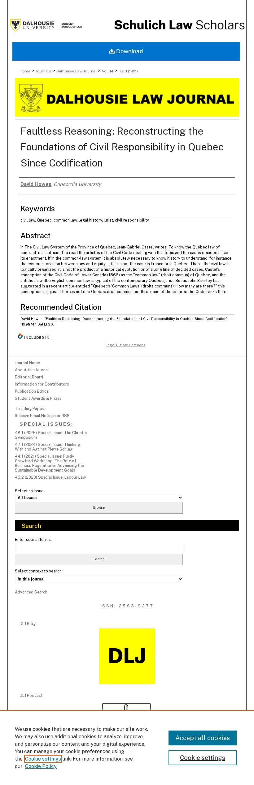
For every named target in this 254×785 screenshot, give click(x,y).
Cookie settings (43, 759)
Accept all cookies (202, 738)
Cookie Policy (41, 766)
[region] (127, 747)
